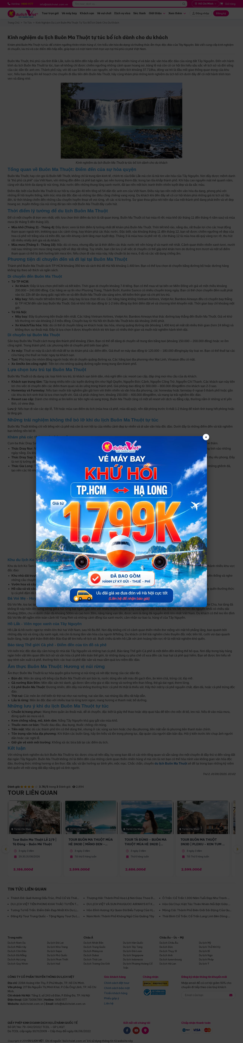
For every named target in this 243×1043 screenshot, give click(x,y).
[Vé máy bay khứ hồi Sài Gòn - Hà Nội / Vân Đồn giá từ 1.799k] (121, 521)
